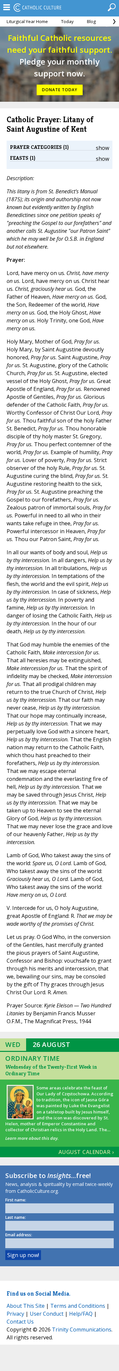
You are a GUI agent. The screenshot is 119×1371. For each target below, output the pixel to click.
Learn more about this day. (32, 1138)
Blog (91, 21)
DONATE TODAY (59, 90)
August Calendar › (86, 1152)
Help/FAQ (81, 1313)
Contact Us (20, 1321)
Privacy (15, 1313)
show (102, 147)
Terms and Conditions (77, 1305)
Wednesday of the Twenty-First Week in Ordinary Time (51, 1070)
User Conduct (46, 1313)
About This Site (26, 1305)
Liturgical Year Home (27, 21)
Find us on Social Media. (38, 1293)
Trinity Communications (81, 1329)
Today (67, 21)
